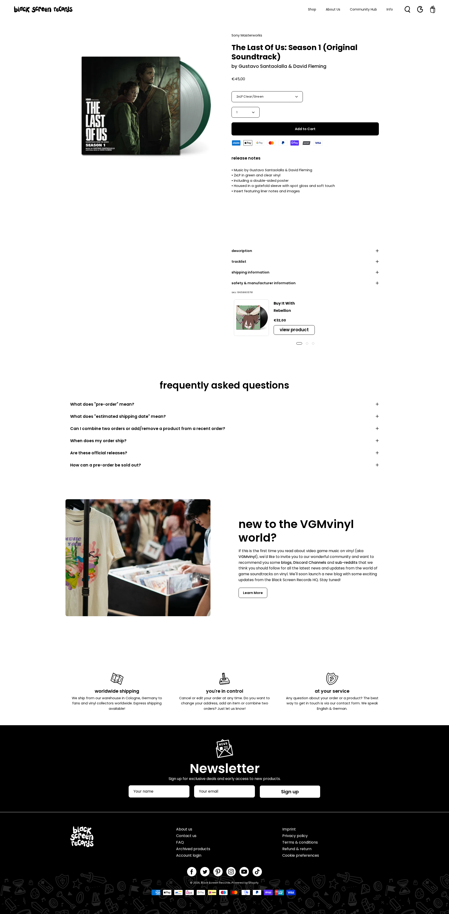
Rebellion (282, 310)
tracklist (239, 261)
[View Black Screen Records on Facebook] (191, 871)
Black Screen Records (215, 883)
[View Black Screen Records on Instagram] (231, 871)
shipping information (250, 272)
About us (184, 829)
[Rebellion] (251, 318)
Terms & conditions (300, 842)
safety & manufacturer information (264, 283)
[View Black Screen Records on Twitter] (205, 871)
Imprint (289, 829)
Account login (188, 855)
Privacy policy (295, 835)
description (242, 250)
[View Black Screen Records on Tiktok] (257, 871)
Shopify (253, 883)
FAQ (180, 842)
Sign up (290, 791)
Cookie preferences (300, 855)
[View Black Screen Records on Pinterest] (218, 871)
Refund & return (296, 849)
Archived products (193, 849)
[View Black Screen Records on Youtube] (244, 871)
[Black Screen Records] (43, 9)
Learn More (253, 592)
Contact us (186, 835)
